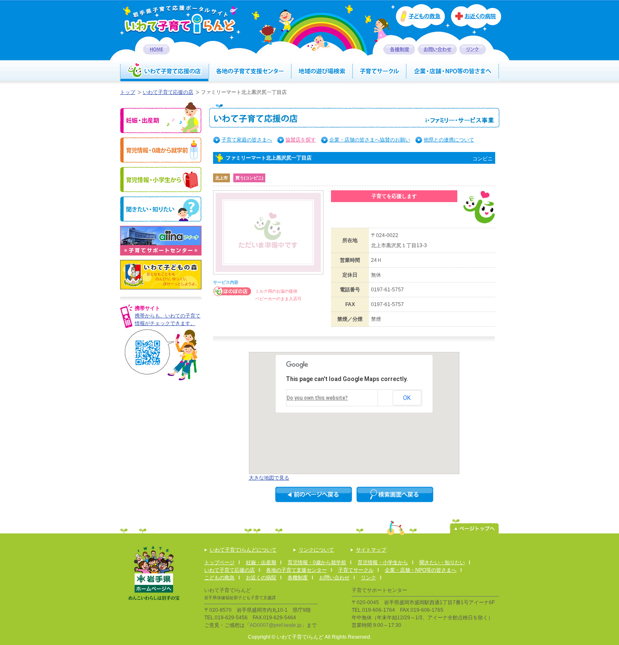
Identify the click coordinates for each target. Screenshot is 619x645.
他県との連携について (449, 140)
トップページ (219, 562)
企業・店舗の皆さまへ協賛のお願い (369, 140)
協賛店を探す (300, 140)
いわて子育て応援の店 (164, 71)
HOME (156, 49)
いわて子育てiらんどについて (243, 550)
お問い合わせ (437, 49)
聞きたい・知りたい (160, 208)
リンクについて (316, 550)
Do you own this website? (317, 398)
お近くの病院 (476, 19)
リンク (472, 49)
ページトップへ (474, 526)
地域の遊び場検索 (322, 71)
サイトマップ (371, 550)
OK (407, 397)
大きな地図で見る (269, 478)
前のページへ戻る (313, 494)
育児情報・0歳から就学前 (317, 562)
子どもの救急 (418, 16)
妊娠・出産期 (160, 117)
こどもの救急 (219, 578)
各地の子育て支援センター (250, 71)
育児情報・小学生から (160, 179)
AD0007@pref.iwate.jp (275, 625)
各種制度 (399, 49)
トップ (127, 92)
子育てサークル (380, 71)
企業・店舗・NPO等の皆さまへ (453, 71)
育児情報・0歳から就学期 (160, 150)
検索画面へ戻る (394, 494)
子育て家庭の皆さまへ (246, 140)
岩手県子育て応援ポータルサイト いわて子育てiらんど (180, 19)
